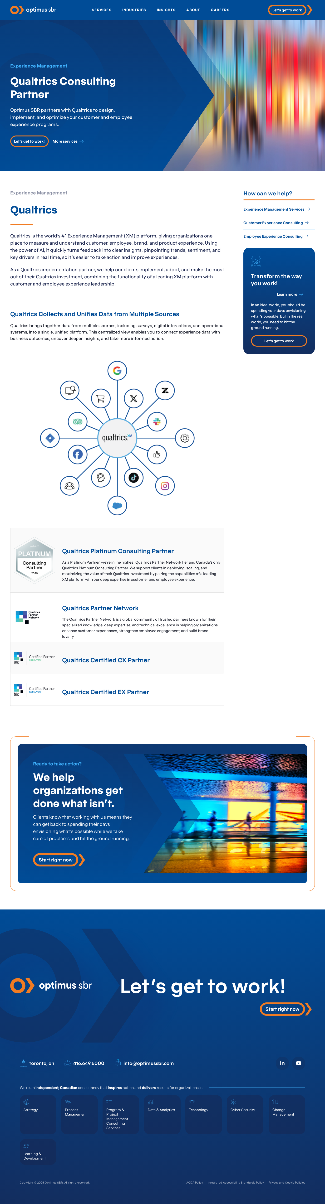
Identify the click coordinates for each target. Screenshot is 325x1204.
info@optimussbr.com (148, 1063)
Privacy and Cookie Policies (287, 1182)
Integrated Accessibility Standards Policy (236, 1182)
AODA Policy (194, 1182)
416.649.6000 (88, 1063)
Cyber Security (243, 1109)
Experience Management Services (273, 209)
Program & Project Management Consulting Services (117, 1118)
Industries (134, 10)
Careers (220, 10)
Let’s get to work (279, 340)
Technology (198, 1109)
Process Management (76, 1112)
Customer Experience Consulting (273, 222)
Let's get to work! (29, 141)
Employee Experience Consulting (273, 236)
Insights (166, 10)
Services (102, 10)
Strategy (31, 1109)
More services (65, 141)
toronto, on (41, 1063)
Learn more (287, 294)
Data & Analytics (161, 1109)
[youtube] (298, 1063)
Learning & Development (35, 1155)
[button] (59, 859)
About (193, 10)
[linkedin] (282, 1063)
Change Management (283, 1112)
